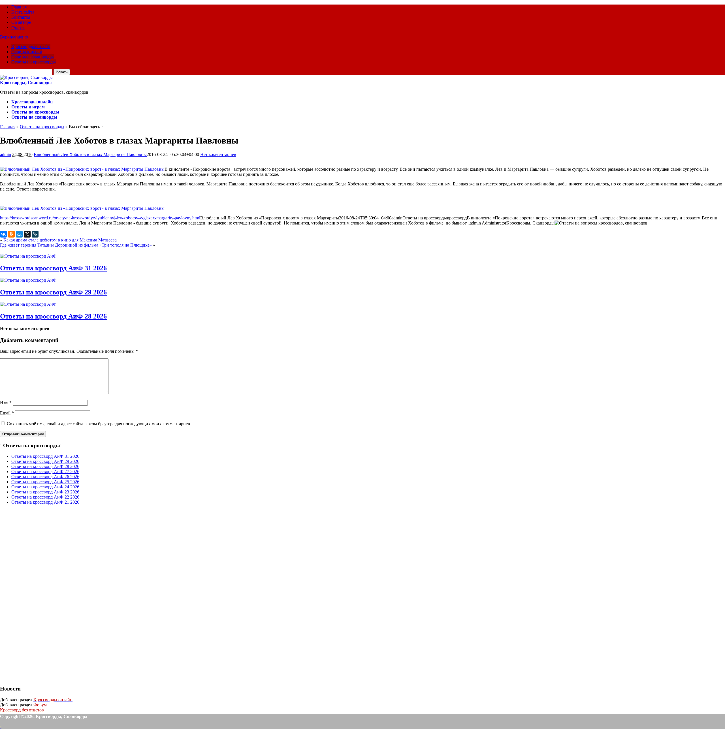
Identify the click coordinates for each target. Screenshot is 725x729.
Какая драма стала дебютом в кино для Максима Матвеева (60, 240)
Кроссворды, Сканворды (26, 82)
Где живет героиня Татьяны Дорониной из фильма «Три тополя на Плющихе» (76, 245)
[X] (27, 234)
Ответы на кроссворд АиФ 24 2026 (45, 486)
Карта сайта (22, 12)
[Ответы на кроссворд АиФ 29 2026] (28, 280)
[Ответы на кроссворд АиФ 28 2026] (28, 304)
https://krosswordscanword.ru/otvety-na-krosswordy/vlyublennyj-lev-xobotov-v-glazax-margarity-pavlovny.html (100, 217)
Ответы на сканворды (32, 56)
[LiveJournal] (35, 234)
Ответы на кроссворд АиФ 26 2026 (45, 476)
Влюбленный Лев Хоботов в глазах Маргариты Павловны (90, 154)
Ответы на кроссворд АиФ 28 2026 (53, 316)
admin (5, 154)
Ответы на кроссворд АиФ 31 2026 (53, 268)
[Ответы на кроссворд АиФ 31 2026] (28, 256)
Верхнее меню (14, 37)
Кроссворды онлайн (30, 46)
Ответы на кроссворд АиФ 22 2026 (45, 497)
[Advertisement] (42, 594)
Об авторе (21, 22)
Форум (18, 27)
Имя (6, 402)
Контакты (20, 17)
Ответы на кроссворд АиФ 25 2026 (45, 481)
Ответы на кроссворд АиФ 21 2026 (45, 502)
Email (7, 413)
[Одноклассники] (11, 234)
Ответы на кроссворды (33, 61)
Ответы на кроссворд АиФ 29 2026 (53, 292)
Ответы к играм (26, 51)
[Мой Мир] (19, 234)
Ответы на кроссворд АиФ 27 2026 (45, 471)
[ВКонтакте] (3, 234)
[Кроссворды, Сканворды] (26, 77)
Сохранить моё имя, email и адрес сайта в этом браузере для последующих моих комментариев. (99, 423)
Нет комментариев (218, 154)
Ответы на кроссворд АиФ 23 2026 (45, 491)
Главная (19, 7)
